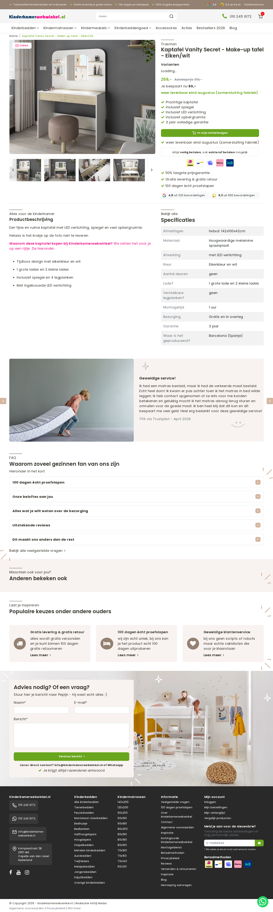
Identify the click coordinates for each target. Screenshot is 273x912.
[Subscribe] (259, 843)
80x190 (122, 834)
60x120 (122, 866)
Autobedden (82, 856)
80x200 (123, 829)
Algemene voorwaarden (177, 827)
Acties (186, 28)
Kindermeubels (94, 28)
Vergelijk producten (217, 818)
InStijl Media (98, 903)
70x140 (122, 861)
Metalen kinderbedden (89, 850)
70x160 (122, 850)
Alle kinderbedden (86, 802)
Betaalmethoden (172, 853)
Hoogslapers (82, 840)
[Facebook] (11, 872)
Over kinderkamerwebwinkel (176, 815)
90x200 (123, 813)
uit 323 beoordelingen (186, 195)
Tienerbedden (84, 807)
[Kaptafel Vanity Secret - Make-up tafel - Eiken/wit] (82, 97)
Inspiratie (167, 833)
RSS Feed (74, 908)
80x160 (122, 845)
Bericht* (21, 719)
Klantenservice (254, 4)
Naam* (20, 702)
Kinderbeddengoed (132, 28)
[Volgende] (151, 170)
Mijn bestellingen (216, 807)
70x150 (122, 856)
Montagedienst (171, 847)
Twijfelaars (81, 861)
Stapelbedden (84, 845)
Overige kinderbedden (89, 883)
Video (24, 45)
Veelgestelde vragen (175, 802)
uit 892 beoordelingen (236, 195)
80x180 (122, 840)
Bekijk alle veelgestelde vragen (36, 550)
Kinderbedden (24, 28)
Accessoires (166, 28)
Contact (167, 822)
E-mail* (80, 702)
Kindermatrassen (58, 28)
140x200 (123, 802)
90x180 (122, 823)
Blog (233, 28)
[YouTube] (19, 872)
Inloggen (210, 802)
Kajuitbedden (83, 877)
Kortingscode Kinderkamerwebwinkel (176, 840)
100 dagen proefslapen (177, 807)
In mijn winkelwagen (212, 133)
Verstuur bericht (70, 756)
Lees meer (39, 655)
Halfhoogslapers (85, 834)
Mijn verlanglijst (214, 813)
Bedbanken (82, 829)
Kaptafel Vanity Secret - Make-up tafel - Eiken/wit (58, 36)
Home (13, 36)
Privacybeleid (170, 858)
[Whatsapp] (262, 901)
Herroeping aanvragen (176, 885)
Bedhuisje (80, 823)
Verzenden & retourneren (178, 869)
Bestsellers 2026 (211, 28)
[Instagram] (28, 872)
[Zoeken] (171, 16)
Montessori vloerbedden (91, 818)
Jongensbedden (85, 872)
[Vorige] (13, 170)
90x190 (122, 818)
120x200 (123, 807)
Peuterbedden (84, 813)
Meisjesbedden (84, 866)
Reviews (166, 863)
